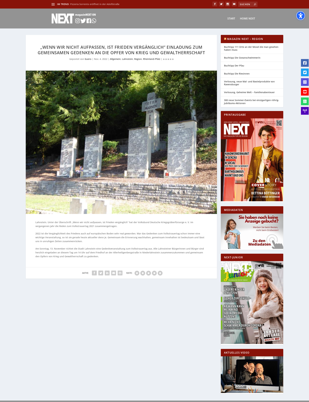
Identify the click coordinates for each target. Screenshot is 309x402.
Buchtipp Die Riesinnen (237, 73)
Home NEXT (247, 18)
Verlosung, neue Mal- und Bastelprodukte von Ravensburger (249, 83)
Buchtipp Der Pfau (234, 65)
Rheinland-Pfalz (151, 58)
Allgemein (115, 58)
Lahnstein (127, 58)
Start (231, 18)
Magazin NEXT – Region (245, 39)
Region (138, 58)
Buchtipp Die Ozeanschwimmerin (242, 57)
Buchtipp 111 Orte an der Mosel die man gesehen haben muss (251, 48)
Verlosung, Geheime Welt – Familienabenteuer (249, 92)
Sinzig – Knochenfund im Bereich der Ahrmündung (98, 4)
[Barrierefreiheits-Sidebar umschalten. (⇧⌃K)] (300, 15)
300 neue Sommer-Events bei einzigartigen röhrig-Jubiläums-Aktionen (251, 102)
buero (88, 58)
